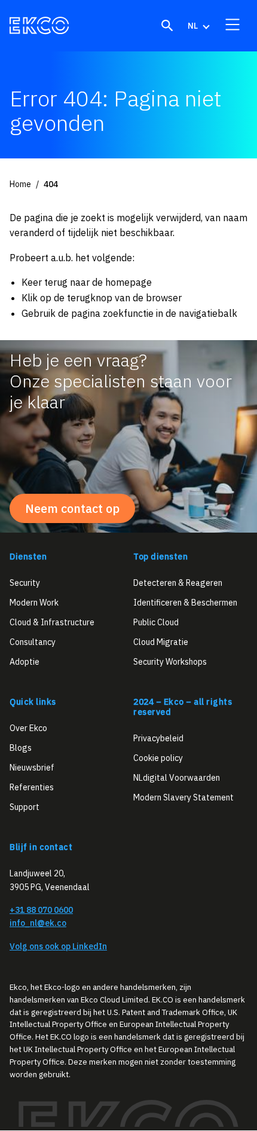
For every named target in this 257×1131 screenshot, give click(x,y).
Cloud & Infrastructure (52, 622)
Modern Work (34, 602)
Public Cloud (156, 622)
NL (193, 25)
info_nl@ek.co (38, 923)
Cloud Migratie (160, 642)
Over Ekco (28, 728)
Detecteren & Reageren (177, 582)
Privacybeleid (158, 738)
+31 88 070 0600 (41, 909)
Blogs (21, 747)
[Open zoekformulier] (167, 25)
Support (24, 807)
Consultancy (33, 642)
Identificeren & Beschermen (185, 602)
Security (25, 582)
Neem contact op (72, 508)
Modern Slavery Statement (183, 797)
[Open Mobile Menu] (232, 24)
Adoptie (24, 661)
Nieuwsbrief (32, 767)
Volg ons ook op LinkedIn (58, 946)
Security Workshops (170, 661)
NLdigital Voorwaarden (176, 777)
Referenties (32, 787)
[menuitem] (198, 26)
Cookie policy (158, 758)
